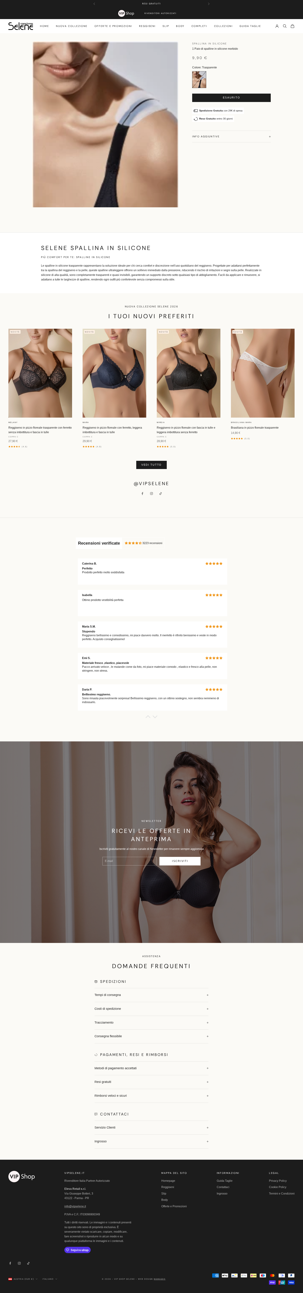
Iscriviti (180, 860)
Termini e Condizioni (282, 1193)
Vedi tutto (151, 464)
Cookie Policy (277, 1187)
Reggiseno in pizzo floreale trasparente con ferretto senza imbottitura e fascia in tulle (40, 430)
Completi (199, 26)
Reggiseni (147, 26)
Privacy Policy (278, 1180)
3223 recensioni (152, 543)
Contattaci (223, 1187)
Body (180, 26)
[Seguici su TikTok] (160, 493)
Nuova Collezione (71, 26)
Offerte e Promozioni (113, 26)
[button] (148, 717)
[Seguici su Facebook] (142, 493)
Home (44, 26)
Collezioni (223, 26)
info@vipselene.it (75, 1206)
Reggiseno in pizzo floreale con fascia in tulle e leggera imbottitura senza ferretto (186, 430)
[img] (133, 543)
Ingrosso (222, 1193)
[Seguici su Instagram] (151, 493)
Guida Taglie (250, 26)
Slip (166, 26)
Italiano (48, 1279)
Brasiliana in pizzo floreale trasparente (255, 427)
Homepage (168, 1180)
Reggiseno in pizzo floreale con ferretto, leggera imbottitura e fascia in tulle (112, 430)
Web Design (152, 1279)
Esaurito (231, 97)
